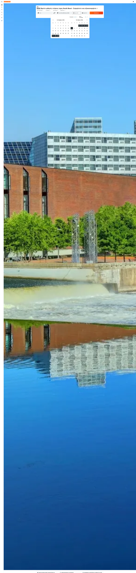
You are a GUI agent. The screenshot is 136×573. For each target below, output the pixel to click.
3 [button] (60, 25)
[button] (2, 1)
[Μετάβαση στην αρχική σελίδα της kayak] (7, 1)
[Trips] (1, 18)
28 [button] (52, 35)
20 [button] (68, 30)
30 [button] (58, 35)
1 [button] (55, 25)
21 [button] (76, 33)
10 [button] (60, 28)
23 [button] (58, 33)
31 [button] (84, 35)
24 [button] (60, 33)
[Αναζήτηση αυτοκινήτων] (1, 9)
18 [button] (63, 30)
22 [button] (55, 33)
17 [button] (60, 30)
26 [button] (65, 33)
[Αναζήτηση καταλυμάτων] (1, 7)
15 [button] (55, 30)
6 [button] (68, 25)
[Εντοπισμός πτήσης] (1, 15)
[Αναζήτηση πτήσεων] (1, 5)
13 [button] (68, 28)
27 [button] (68, 33)
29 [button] (55, 35)
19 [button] (65, 30)
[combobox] (40, 10)
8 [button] (55, 28)
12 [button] (65, 28)
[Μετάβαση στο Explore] (1, 12)
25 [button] (63, 33)
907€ (38, 8)
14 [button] (76, 30)
